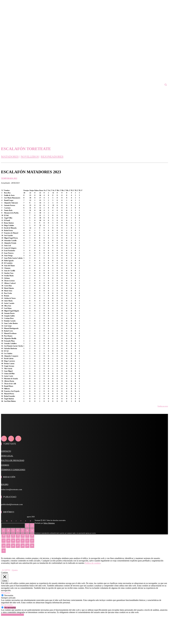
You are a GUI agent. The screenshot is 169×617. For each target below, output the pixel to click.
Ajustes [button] (14, 570)
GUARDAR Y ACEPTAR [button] (12, 615)
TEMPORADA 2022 (9, 178)
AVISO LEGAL (7, 456)
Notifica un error (163, 406)
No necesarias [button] (7, 605)
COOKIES (5, 465)
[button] (165, 84)
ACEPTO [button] (6, 570)
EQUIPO (4, 484)
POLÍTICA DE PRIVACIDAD (12, 460)
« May (3, 554)
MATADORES (10, 156)
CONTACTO (6, 451)
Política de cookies (92, 563)
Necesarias (8, 595)
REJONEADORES (52, 156)
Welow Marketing (49, 523)
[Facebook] (4, 439)
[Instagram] (11, 439)
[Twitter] (18, 439)
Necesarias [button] (5, 593)
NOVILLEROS (30, 156)
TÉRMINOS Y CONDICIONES (13, 470)
